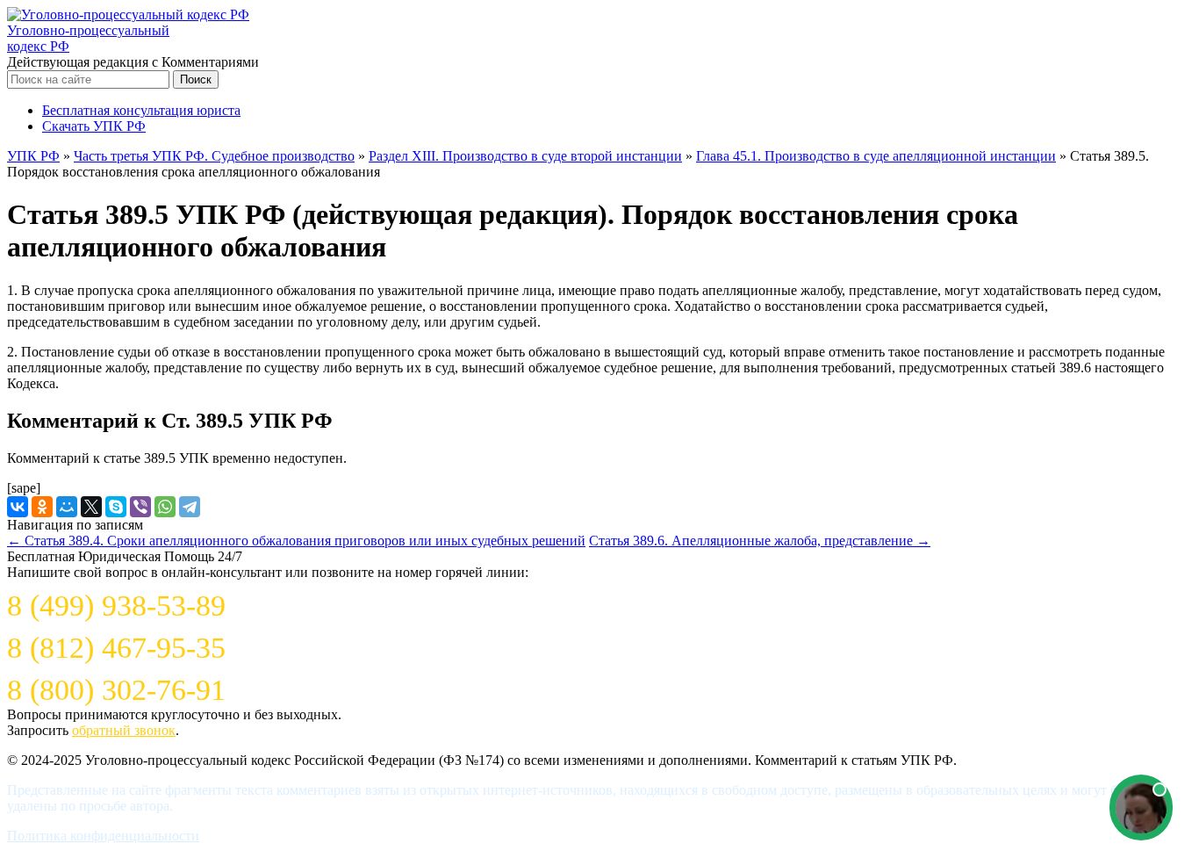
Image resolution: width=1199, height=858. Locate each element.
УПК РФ (33, 155)
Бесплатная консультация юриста (141, 110)
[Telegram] (189, 506)
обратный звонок (124, 730)
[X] (91, 506)
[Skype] (115, 506)
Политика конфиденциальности (103, 835)
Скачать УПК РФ (94, 126)
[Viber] (140, 506)
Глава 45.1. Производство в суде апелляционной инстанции (876, 155)
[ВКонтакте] (17, 506)
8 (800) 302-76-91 (116, 690)
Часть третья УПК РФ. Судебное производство (214, 155)
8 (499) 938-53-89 (116, 605)
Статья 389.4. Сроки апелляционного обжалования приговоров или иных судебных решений (296, 540)
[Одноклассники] (42, 506)
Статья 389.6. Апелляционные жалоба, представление (759, 540)
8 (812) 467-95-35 (116, 647)
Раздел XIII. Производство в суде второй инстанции (525, 155)
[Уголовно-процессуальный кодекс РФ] (128, 14)
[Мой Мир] (66, 506)
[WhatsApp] (165, 506)
